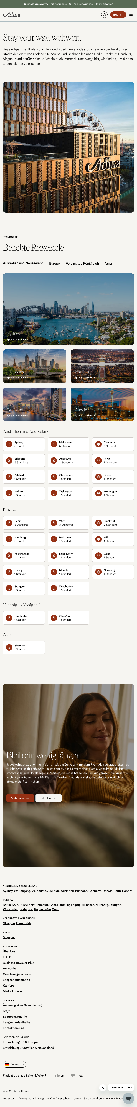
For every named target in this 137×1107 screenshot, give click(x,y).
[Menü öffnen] (131, 14)
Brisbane (81, 890)
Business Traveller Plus (18, 962)
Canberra (94, 890)
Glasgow (9, 923)
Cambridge (23, 923)
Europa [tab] (54, 263)
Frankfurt (42, 904)
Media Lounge (12, 991)
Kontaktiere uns (13, 1028)
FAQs (6, 1011)
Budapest (26, 909)
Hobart (127, 890)
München (88, 904)
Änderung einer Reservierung (22, 1005)
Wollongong (22, 890)
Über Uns (9, 951)
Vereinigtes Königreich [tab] (82, 263)
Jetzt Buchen (48, 798)
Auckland (67, 890)
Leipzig (76, 904)
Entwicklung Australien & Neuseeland (28, 1047)
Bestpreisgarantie (15, 1016)
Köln (15, 904)
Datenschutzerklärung (31, 1098)
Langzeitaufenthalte (16, 979)
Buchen (118, 14)
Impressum (9, 1098)
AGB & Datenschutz (58, 1098)
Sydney (8, 890)
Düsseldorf (26, 904)
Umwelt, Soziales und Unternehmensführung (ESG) (103, 1098)
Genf (52, 904)
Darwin (107, 890)
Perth (117, 890)
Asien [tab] (109, 263)
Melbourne (38, 890)
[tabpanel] (68, 347)
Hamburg (63, 904)
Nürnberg (101, 904)
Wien (55, 909)
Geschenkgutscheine (17, 974)
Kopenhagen (42, 909)
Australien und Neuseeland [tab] (23, 263)
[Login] (104, 14)
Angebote (9, 968)
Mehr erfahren (20, 798)
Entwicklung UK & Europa (20, 1042)
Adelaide (53, 890)
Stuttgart (115, 904)
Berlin (7, 904)
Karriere (8, 985)
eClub (7, 957)
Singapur (9, 937)
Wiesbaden (10, 909)
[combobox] (5, 1064)
